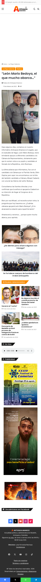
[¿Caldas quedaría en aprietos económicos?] (30, 316)
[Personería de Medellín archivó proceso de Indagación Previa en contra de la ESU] (11, 318)
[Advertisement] (20, 41)
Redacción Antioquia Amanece (12, 83)
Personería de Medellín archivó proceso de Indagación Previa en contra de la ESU (10, 330)
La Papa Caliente (14, 64)
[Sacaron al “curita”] (11, 295)
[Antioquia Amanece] (20, 9)
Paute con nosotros (20, 560)
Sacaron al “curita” (9, 306)
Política (19, 69)
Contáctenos (20, 547)
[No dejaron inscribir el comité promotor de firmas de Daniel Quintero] (30, 291)
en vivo (11, 537)
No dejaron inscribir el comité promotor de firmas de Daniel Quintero (30, 301)
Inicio (5, 64)
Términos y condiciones (20, 563)
